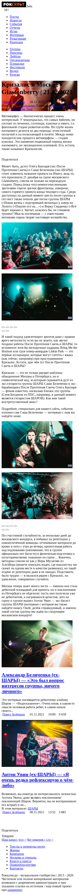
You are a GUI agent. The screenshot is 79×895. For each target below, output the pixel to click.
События (16, 24)
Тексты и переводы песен (27, 846)
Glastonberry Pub (63, 105)
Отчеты (15, 27)
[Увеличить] (15, 327)
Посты (14, 16)
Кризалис (29, 105)
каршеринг (15, 890)
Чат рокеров (40, 839)
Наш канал (14, 839)
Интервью (17, 35)
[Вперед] (7, 331)
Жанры (15, 850)
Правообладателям (23, 864)
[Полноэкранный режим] (11, 327)
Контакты (16, 868)
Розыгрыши (18, 38)
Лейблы (15, 56)
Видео (14, 71)
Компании (17, 854)
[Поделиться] (7, 327)
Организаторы (20, 60)
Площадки (17, 63)
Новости (16, 20)
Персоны (16, 52)
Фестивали (17, 67)
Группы (15, 49)
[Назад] (3, 331)
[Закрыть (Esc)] (3, 327)
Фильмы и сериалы (23, 857)
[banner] (14, 6)
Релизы (15, 74)
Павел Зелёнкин (13, 102)
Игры (13, 31)
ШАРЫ (33, 808)
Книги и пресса (20, 861)
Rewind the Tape (21, 109)
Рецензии (16, 42)
